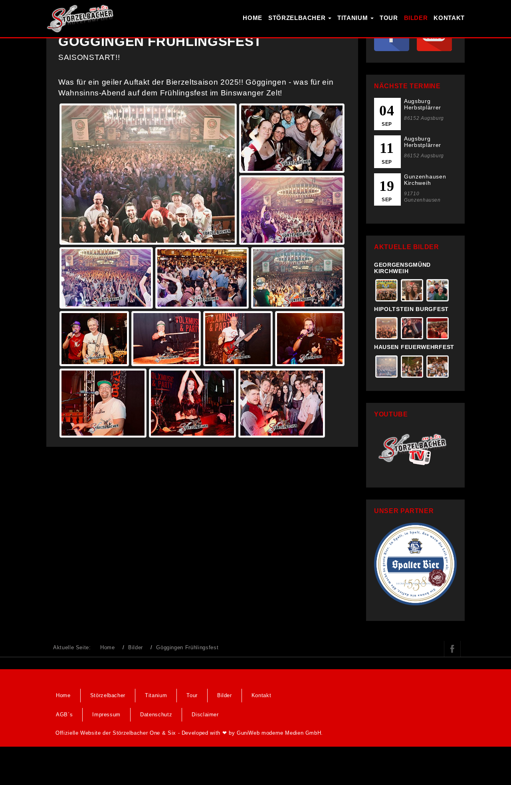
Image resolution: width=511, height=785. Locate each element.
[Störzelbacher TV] (415, 449)
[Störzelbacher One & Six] (80, 18)
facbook (452, 649)
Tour (389, 17)
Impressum (106, 715)
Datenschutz (156, 715)
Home (252, 17)
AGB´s (64, 715)
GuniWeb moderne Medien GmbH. (280, 733)
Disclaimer (205, 715)
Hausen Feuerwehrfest (414, 347)
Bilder (416, 17)
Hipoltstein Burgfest (411, 309)
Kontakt (449, 17)
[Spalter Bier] (415, 564)
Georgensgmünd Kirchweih (402, 268)
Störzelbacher (297, 17)
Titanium (353, 17)
